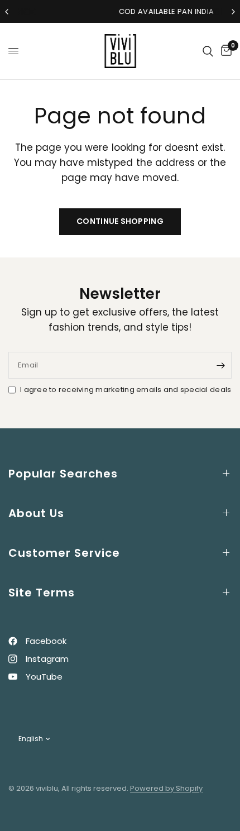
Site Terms (41, 592)
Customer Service (64, 553)
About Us (36, 513)
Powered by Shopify (166, 788)
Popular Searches (63, 473)
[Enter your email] (220, 365)
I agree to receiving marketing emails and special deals (125, 389)
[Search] (208, 51)
